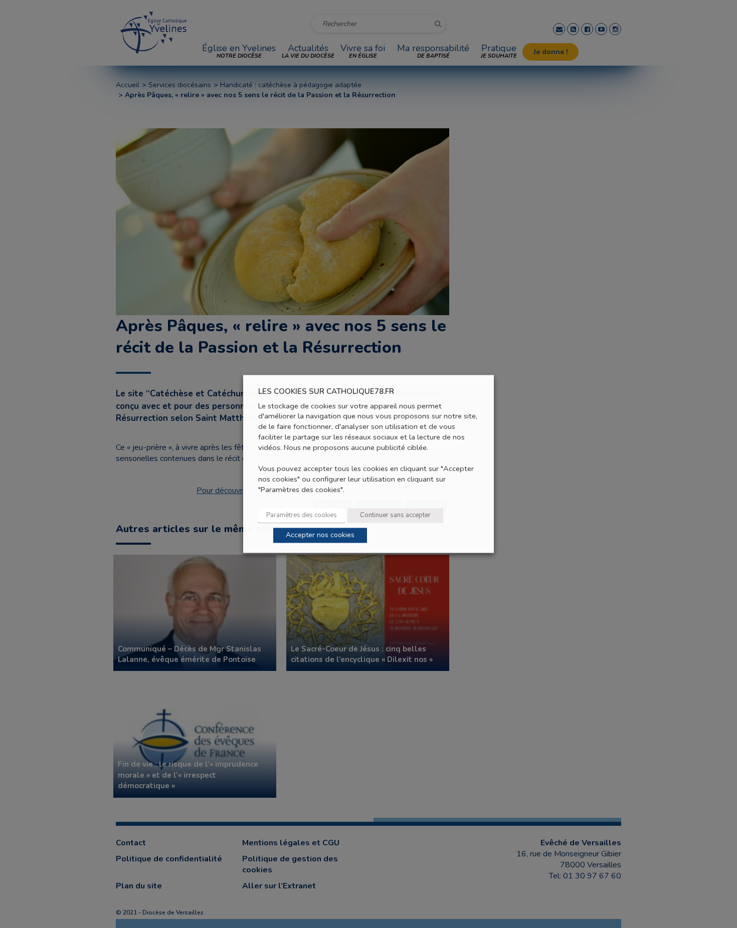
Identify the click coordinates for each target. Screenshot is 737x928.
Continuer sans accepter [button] (395, 515)
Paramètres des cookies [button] (301, 515)
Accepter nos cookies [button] (320, 535)
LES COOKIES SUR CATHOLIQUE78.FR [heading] (326, 391)
